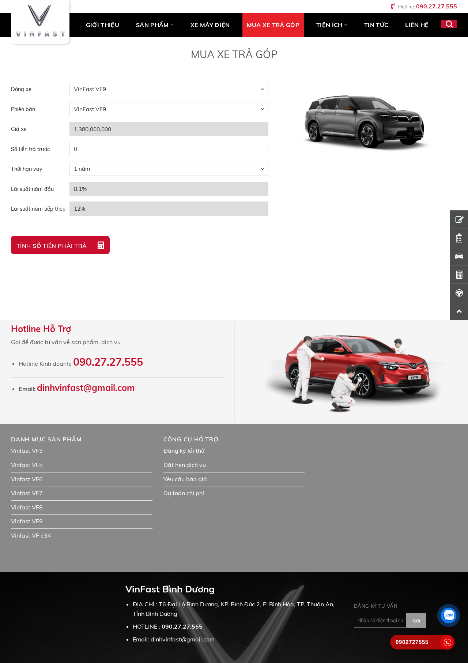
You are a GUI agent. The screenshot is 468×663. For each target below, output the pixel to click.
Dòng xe (21, 89)
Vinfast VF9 (27, 521)
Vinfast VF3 (27, 450)
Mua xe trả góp (273, 25)
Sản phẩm (152, 25)
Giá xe (19, 129)
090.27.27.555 (436, 6)
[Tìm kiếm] (449, 24)
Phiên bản (23, 109)
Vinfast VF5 (27, 464)
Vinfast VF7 (27, 493)
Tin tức (376, 25)
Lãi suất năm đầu (32, 189)
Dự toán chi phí (183, 493)
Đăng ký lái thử (183, 450)
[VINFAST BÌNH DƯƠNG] (40, 22)
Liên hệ (417, 25)
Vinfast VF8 (27, 507)
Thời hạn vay (26, 169)
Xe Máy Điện (210, 25)
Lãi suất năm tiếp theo (38, 209)
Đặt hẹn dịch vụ (184, 464)
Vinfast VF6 (27, 479)
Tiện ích (329, 25)
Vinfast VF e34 (31, 535)
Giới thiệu (102, 25)
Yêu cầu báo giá (185, 479)
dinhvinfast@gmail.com (86, 387)
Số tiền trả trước (30, 149)
